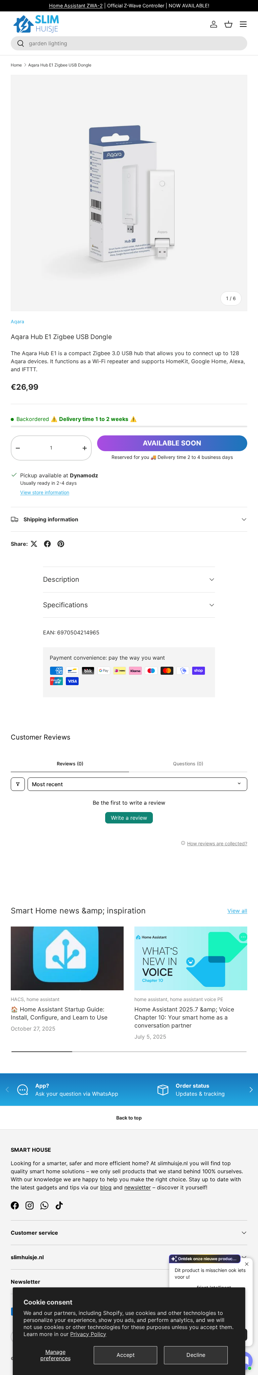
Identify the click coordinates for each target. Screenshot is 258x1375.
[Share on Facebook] (47, 544)
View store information (44, 492)
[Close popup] (247, 1264)
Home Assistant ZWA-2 (76, 5)
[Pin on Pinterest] (61, 544)
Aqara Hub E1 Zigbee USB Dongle (59, 64)
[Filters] (18, 784)
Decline (195, 1355)
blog (106, 1187)
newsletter (137, 1187)
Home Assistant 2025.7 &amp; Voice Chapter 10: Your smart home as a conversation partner (184, 1017)
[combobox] (129, 43)
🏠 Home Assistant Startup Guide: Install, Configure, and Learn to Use (59, 1013)
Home (16, 64)
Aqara (17, 321)
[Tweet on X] (34, 544)
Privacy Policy (88, 1334)
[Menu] (243, 24)
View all (237, 910)
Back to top (129, 1118)
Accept (126, 1355)
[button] (228, 24)
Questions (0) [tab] (188, 763)
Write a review (129, 817)
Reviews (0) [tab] (70, 763)
